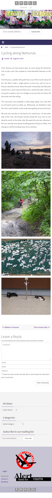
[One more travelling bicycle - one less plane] (26, 468)
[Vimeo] (21, 3)
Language (23, 7)
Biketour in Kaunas (11, 326)
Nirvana (4, 478)
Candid (6, 58)
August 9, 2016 (18, 58)
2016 (6, 47)
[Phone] (30, 3)
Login (5, 471)
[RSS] (35, 3)
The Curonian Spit (41, 326)
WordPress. (4, 481)
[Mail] (26, 3)
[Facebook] (17, 3)
